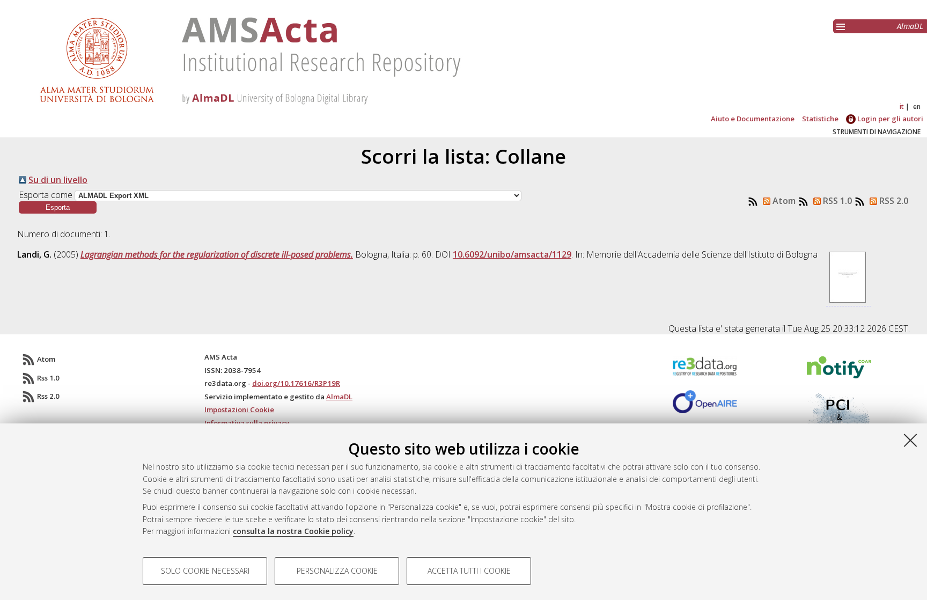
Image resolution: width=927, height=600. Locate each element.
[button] (58, 207)
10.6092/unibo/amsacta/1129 (512, 254)
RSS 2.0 (892, 201)
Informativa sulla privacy (246, 423)
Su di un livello (57, 180)
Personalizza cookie (337, 571)
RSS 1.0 (836, 201)
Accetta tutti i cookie (469, 571)
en (917, 106)
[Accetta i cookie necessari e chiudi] (910, 440)
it (902, 106)
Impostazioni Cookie (239, 409)
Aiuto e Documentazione (752, 118)
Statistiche (820, 118)
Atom (783, 201)
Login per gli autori (889, 118)
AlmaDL (910, 26)
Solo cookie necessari (205, 571)
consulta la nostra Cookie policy (293, 531)
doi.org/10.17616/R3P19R (296, 383)
